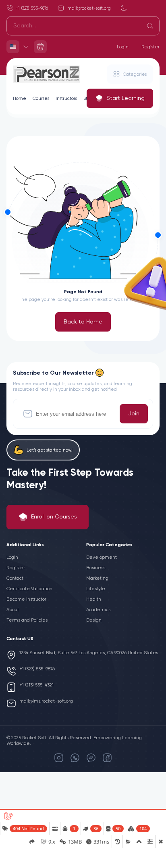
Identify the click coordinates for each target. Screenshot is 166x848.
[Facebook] (107, 758)
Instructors (66, 98)
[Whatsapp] (75, 758)
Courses (41, 98)
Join (133, 414)
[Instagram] (59, 758)
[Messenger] (91, 758)
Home (19, 98)
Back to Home (83, 322)
